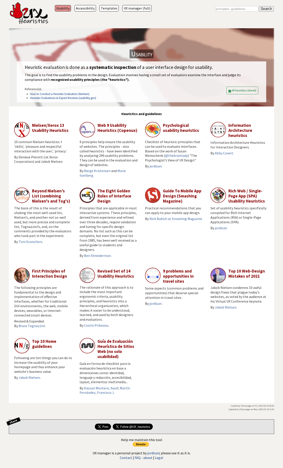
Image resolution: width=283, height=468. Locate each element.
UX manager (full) (137, 8)
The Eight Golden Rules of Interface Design (114, 196)
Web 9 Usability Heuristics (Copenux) (117, 128)
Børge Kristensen (97, 171)
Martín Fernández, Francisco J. (105, 390)
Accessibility (85, 8)
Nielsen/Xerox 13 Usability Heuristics (50, 128)
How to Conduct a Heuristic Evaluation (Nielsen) (59, 94)
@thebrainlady (176, 155)
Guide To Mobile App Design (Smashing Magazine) (182, 196)
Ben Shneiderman (97, 255)
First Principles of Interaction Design (49, 273)
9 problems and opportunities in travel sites (178, 276)
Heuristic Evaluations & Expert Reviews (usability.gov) (63, 98)
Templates (109, 8)
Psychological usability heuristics (181, 128)
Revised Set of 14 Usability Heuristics (116, 273)
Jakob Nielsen (225, 307)
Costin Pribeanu (96, 325)
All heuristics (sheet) (244, 90)
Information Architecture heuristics (240, 130)
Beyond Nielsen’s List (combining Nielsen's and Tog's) (51, 196)
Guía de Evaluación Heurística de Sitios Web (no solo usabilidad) (116, 349)
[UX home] (29, 13)
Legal (159, 457)
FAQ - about (143, 457)
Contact (126, 457)
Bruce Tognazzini (32, 326)
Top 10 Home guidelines (44, 344)
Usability (63, 8)
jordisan (155, 166)
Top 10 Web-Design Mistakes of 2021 (246, 273)
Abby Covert (224, 153)
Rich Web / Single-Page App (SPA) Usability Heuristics (246, 196)
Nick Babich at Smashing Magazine (175, 218)
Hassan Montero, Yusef (101, 388)
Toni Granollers (30, 241)
